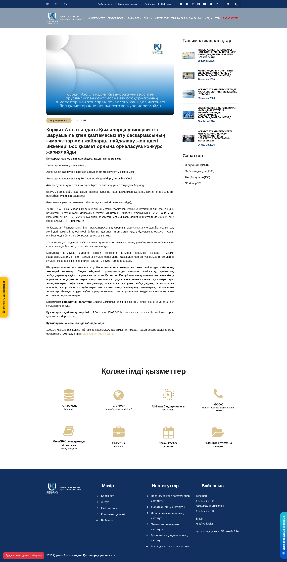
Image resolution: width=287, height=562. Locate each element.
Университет (96, 18)
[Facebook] (198, 4)
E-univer (119, 405)
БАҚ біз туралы (197, 177)
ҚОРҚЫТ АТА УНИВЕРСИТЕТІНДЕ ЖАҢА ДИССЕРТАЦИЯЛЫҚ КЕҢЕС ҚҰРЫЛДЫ (217, 91)
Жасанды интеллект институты (170, 546)
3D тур (105, 502)
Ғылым (148, 18)
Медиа (208, 18)
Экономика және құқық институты (165, 527)
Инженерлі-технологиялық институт (167, 516)
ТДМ (217, 18)
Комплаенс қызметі (128, 4)
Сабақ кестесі (168, 443)
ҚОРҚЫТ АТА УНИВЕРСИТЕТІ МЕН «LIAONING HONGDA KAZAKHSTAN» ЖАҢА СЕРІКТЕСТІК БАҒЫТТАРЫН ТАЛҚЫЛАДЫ (215, 136)
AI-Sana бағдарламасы (168, 406)
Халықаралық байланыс (186, 18)
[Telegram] (187, 4)
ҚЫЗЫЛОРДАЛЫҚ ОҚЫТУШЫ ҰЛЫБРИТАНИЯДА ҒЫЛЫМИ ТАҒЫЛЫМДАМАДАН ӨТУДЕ (215, 73)
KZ (47, 4)
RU (56, 4)
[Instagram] (193, 4)
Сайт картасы (105, 4)
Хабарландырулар (199, 171)
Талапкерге (230, 18)
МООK (218, 404)
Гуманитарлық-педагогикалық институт (169, 538)
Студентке (162, 18)
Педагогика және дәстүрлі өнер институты (170, 498)
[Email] (181, 4)
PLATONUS (69, 405)
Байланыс (150, 4)
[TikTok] (217, 4)
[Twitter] (211, 4)
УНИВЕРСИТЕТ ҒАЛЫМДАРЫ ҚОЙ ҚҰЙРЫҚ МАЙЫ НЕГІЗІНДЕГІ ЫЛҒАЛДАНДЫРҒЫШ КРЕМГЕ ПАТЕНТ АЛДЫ (217, 53)
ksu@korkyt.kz (204, 523)
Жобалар (193, 183)
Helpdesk (166, 4)
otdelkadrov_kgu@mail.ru (98, 333)
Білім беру (134, 18)
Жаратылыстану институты (168, 507)
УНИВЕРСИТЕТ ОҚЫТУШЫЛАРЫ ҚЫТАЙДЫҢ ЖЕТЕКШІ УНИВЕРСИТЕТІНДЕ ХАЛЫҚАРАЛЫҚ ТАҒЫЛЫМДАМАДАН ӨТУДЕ (217, 113)
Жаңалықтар (197, 165)
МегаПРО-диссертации (3, 295)
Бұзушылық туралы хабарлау (23, 555)
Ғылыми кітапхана (218, 443)
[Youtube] (204, 4)
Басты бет (107, 496)
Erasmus (118, 443)
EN (65, 4)
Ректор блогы (116, 18)
